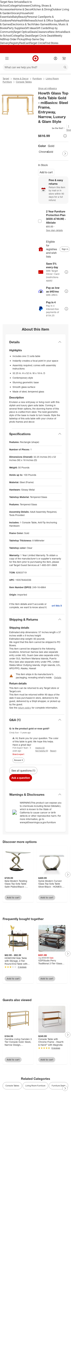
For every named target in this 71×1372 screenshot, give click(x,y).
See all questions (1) (23, 770)
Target (6, 78)
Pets (13, 20)
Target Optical (22, 31)
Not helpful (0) (41, 751)
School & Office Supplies (49, 20)
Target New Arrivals (11, 1)
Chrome (42, 151)
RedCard (24, 43)
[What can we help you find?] (35, 67)
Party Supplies (16, 28)
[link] (51, 128)
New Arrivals (56, 31)
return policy (24, 707)
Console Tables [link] (12, 1085)
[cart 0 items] (64, 58)
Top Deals (25, 35)
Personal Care (35, 16)
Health (20, 20)
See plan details (54, 230)
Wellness (29, 20)
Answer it (18, 760)
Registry (14, 43)
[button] (51, 128)
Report (53, 751)
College (13, 5)
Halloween (24, 5)
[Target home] (35, 58)
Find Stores (51, 43)
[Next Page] (65, 153)
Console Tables (24, 81)
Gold (50, 151)
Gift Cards (42, 28)
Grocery (15, 13)
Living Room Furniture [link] (35, 1085)
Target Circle (37, 43)
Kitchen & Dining (42, 9)
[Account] (55, 58)
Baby (15, 16)
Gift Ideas (30, 28)
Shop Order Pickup (14, 39)
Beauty (22, 16)
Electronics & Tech (22, 24)
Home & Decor (23, 9)
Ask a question (20, 777)
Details (57, 677)
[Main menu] (7, 58)
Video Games (41, 24)
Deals (33, 31)
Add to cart (46, 172)
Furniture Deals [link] (58, 1085)
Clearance (43, 31)
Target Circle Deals (42, 35)
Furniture (37, 78)
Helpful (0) (40, 748)
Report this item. (57, 605)
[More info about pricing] (65, 136)
